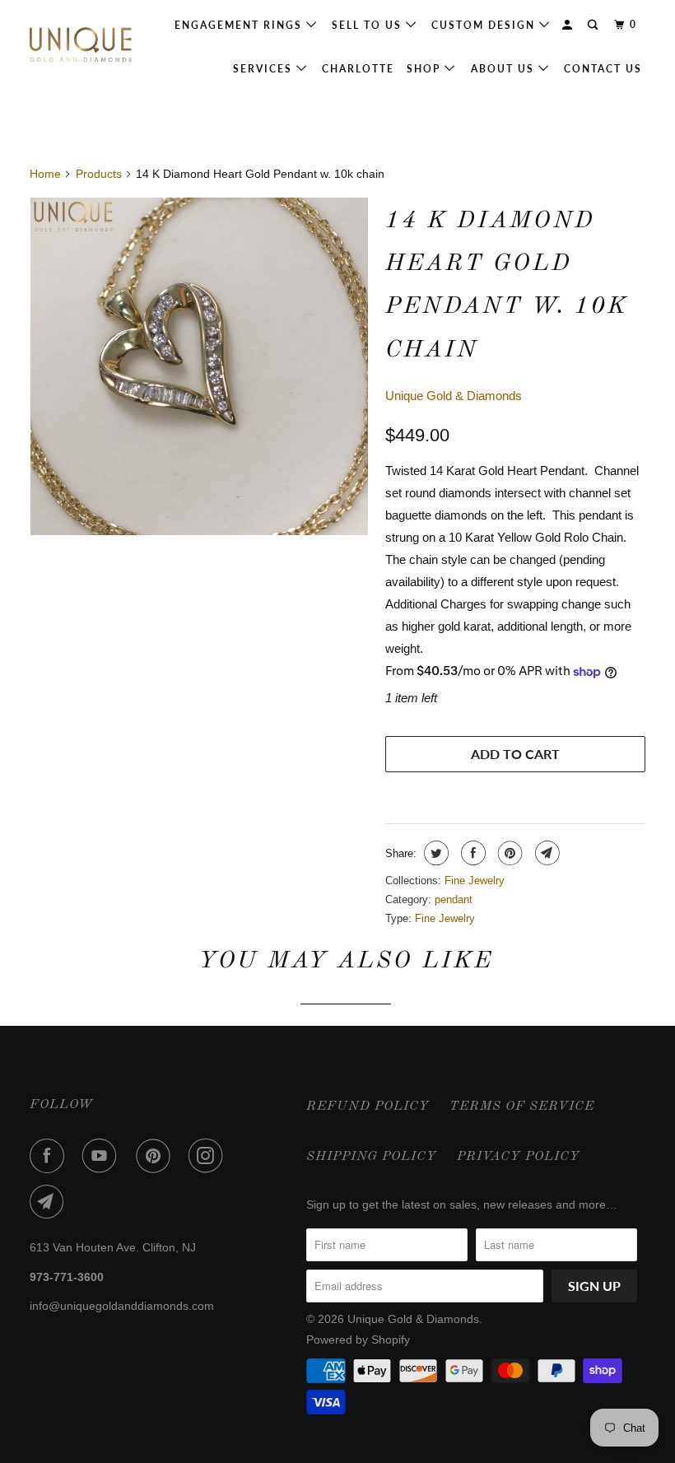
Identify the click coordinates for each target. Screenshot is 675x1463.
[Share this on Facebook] (471, 853)
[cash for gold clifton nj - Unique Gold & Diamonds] (199, 366)
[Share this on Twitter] (434, 853)
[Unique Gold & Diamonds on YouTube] (102, 1156)
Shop (426, 69)
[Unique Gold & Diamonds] (81, 45)
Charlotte (358, 69)
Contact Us (603, 69)
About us (504, 69)
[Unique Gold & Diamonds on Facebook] (50, 1156)
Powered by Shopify (358, 1339)
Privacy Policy (518, 1156)
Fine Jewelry (475, 880)
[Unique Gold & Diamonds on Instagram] (209, 1156)
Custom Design (485, 25)
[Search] (594, 25)
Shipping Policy (371, 1156)
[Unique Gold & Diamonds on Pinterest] (156, 1156)
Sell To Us (369, 25)
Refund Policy (368, 1106)
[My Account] (569, 25)
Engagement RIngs (240, 25)
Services (264, 69)
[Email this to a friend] (545, 853)
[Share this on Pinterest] (508, 853)
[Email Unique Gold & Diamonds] (50, 1202)
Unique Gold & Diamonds (453, 396)
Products (99, 173)
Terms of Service (521, 1106)
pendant (453, 899)
